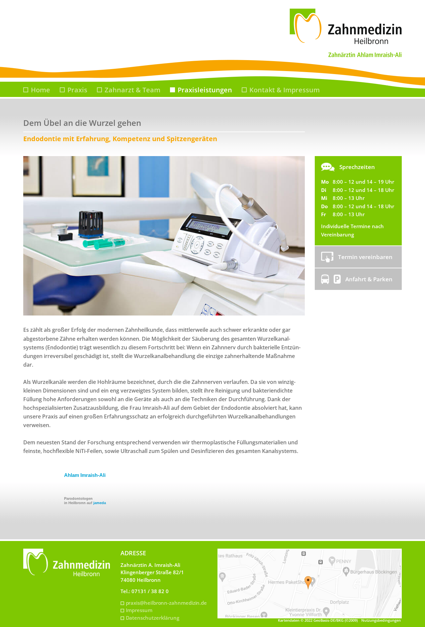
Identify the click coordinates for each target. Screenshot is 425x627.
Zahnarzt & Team (132, 89)
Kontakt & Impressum (284, 89)
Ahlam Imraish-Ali (85, 475)
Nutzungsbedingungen (381, 620)
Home (40, 89)
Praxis (77, 89)
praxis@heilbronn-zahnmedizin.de (166, 602)
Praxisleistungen (205, 89)
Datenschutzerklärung (153, 617)
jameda (99, 503)
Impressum (139, 610)
